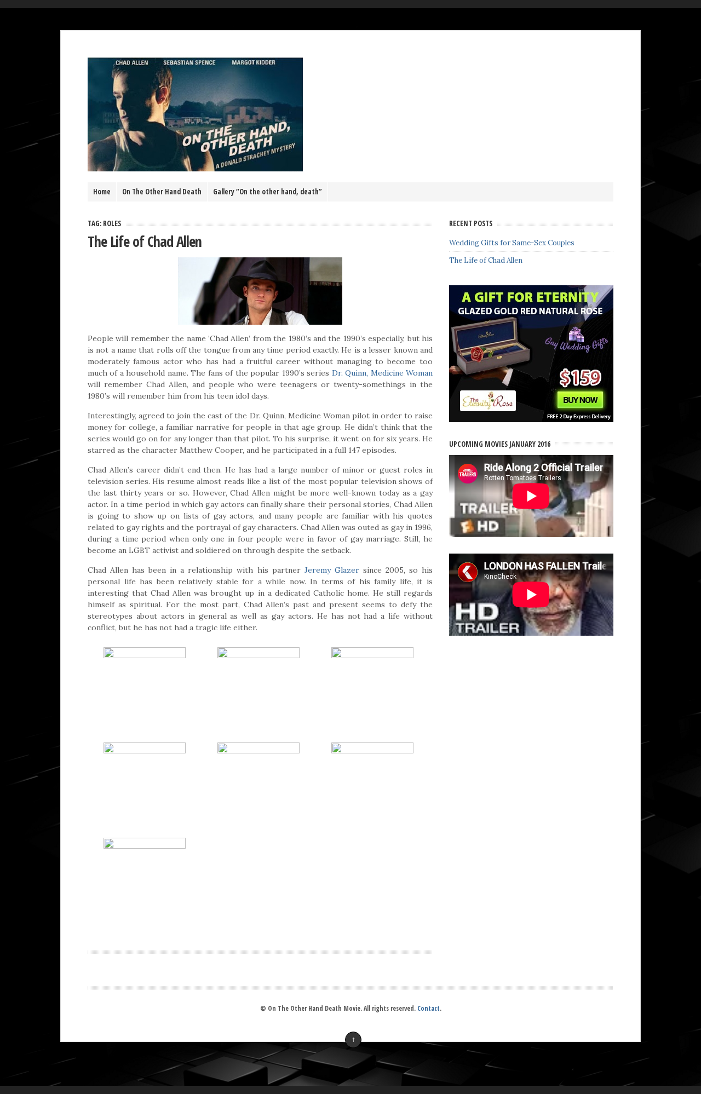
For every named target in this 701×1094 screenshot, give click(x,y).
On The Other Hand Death (162, 192)
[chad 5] (372, 751)
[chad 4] (145, 846)
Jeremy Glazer (331, 570)
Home (102, 192)
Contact (428, 1008)
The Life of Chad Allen (145, 241)
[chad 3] (145, 655)
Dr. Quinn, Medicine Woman (382, 373)
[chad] (372, 655)
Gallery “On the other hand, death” (267, 192)
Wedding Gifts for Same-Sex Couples (511, 242)
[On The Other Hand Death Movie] (195, 169)
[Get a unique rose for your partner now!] (531, 419)
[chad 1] (258, 655)
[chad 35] (258, 751)
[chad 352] (145, 751)
